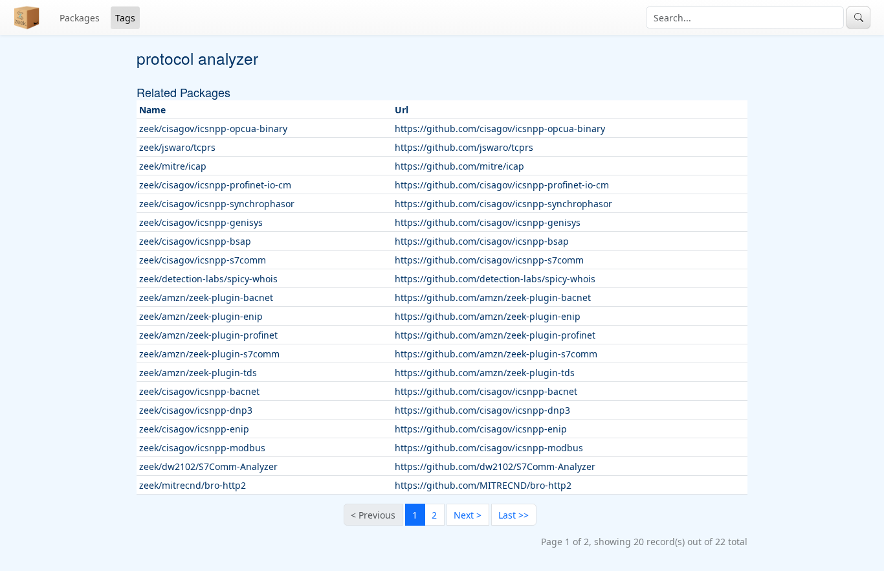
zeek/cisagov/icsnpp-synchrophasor (216, 203)
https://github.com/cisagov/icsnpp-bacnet (486, 391)
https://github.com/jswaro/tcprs (464, 147)
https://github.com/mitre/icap (459, 166)
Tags (125, 18)
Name (152, 110)
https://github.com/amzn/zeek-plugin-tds (485, 372)
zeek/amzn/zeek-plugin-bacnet (206, 297)
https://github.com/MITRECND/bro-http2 (483, 485)
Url (401, 110)
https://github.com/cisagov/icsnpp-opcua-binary (500, 128)
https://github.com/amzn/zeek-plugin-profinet (495, 335)
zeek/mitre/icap (172, 166)
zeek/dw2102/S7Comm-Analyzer (208, 466)
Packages (80, 18)
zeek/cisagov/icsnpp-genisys (201, 222)
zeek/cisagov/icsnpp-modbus (202, 448)
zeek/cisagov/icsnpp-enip (194, 429)
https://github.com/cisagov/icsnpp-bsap (482, 241)
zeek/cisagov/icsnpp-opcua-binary (213, 128)
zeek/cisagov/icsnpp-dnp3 (195, 410)
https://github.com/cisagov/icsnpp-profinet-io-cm (502, 185)
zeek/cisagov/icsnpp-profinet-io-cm (215, 185)
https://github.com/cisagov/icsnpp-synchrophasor (503, 203)
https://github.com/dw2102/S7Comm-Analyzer (495, 466)
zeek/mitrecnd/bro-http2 (192, 485)
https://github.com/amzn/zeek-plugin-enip (487, 316)
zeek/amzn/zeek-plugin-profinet (208, 335)
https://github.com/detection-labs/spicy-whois (495, 279)
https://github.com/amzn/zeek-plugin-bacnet (493, 297)
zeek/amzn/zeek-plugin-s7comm (209, 354)
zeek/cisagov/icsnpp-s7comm (202, 260)
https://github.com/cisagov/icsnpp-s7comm (489, 260)
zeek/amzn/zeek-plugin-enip (201, 316)
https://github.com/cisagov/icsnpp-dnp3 (482, 410)
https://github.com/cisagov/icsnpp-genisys (487, 222)
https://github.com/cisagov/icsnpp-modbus (489, 448)
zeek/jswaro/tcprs (177, 147)
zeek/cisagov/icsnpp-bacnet (199, 391)
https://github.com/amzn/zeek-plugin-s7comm (496, 354)
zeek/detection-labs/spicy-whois (208, 279)
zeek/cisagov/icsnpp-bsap (195, 241)
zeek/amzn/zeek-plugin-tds (198, 372)
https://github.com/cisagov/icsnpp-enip (481, 429)
